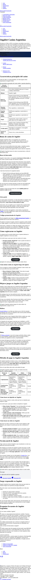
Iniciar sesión (3, 10)
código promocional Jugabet (22, 218)
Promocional (6, 5)
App (4, 3)
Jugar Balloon (15, 328)
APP (4, 551)
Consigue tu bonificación (7, 56)
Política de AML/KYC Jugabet (10, 545)
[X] (1, 556)
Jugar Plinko (15, 353)
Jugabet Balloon (3, 311)
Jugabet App (24, 455)
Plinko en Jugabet (5, 335)
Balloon (4, 8)
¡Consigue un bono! (6, 579)
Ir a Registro (15, 259)
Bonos (4, 4)
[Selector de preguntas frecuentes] (0, 527)
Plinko (4, 7)
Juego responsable (7, 546)
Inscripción (8, 10)
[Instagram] (2, 556)
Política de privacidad (8, 543)
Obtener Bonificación (15, 193)
